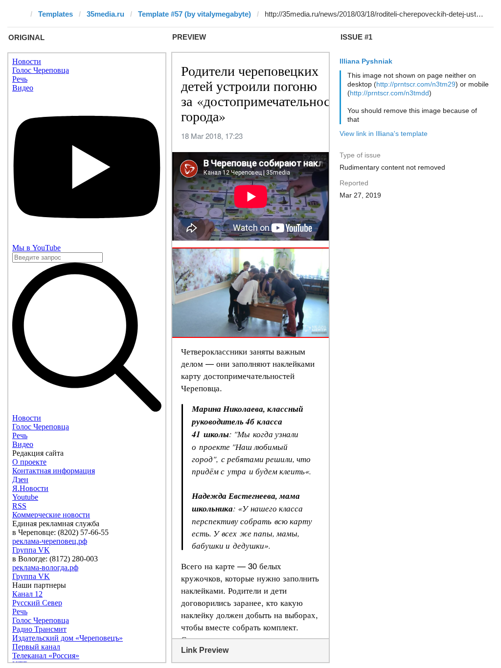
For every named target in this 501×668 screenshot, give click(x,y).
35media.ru (105, 14)
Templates (55, 14)
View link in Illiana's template (384, 133)
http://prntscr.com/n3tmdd (389, 93)
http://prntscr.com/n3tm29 (415, 84)
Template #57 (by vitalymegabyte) (194, 14)
